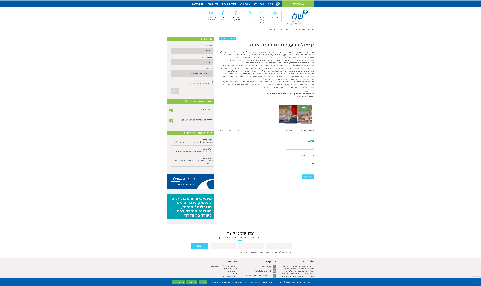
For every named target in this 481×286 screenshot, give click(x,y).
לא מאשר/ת (191, 282)
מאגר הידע (245, 3)
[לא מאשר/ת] (478, 282)
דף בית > (310, 29)
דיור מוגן (249, 17)
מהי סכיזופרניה (206, 109)
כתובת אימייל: (207, 57)
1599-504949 (265, 267)
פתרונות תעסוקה (236, 18)
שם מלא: (209, 45)
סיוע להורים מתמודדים (211, 18)
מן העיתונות (197, 3)
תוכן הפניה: (208, 68)
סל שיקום (275, 17)
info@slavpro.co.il (263, 271)
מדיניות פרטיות (229, 276)
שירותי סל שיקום (228, 268)
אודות (270, 3)
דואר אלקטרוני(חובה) (306, 155)
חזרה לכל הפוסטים (227, 38)
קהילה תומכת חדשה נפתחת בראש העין (196, 119)
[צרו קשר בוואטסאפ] (278, 3)
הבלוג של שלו (300, 29)
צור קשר (232, 273)
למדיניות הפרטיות (202, 83)
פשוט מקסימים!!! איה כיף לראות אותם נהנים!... (193, 142)
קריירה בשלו (212, 3)
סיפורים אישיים (229, 3)
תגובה (312, 164)
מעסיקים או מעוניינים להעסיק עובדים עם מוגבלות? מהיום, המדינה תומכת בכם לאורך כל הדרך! (192, 206)
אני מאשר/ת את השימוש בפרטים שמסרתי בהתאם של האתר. (260, 252)
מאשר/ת (203, 282)
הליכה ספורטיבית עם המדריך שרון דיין (296, 130)
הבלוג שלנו (259, 3)
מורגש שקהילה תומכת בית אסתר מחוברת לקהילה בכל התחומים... (193, 162)
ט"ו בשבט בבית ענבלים (231, 130)
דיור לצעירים (223, 18)
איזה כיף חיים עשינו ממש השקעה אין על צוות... (193, 151)
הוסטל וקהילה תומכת (262, 20)
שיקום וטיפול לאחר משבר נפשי (222, 266)
